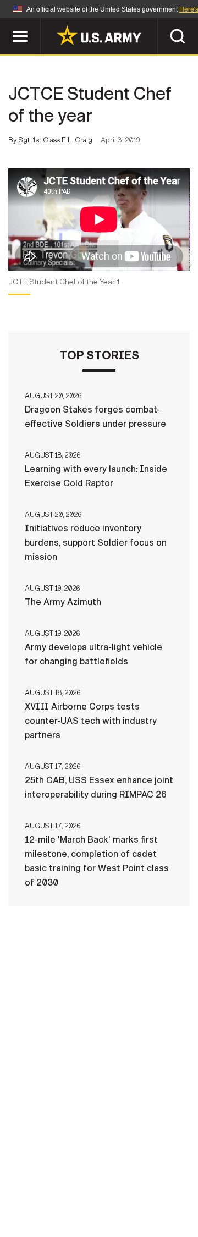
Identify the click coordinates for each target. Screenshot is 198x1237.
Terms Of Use (41, 1188)
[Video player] (99, 219)
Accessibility (116, 1188)
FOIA (174, 1188)
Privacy (152, 1173)
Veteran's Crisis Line (132, 1203)
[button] (5, 23)
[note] (99, 285)
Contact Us (93, 1173)
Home (40, 1173)
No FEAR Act (45, 1203)
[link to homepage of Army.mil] (99, 35)
